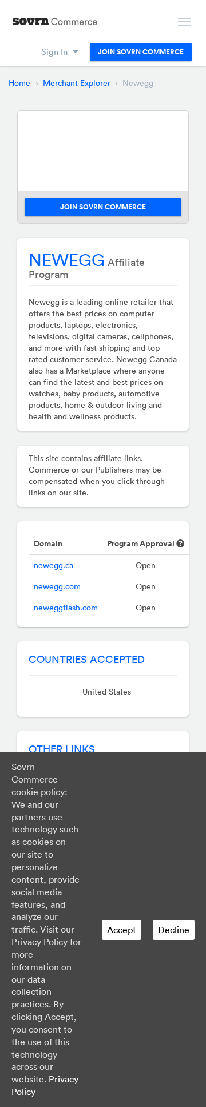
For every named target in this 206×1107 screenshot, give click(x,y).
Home (19, 83)
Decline (173, 929)
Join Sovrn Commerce (141, 52)
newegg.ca (53, 565)
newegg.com (57, 586)
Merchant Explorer (76, 83)
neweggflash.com (66, 607)
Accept (121, 929)
